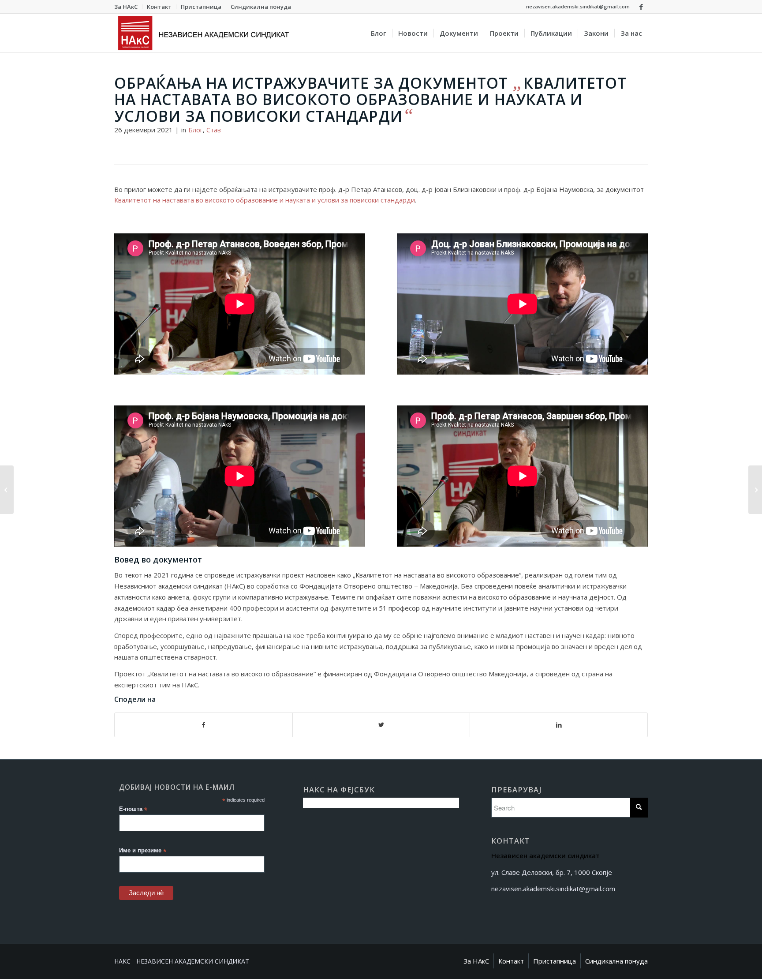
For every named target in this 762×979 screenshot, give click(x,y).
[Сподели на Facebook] (203, 725)
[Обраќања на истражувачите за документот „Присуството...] (755, 489)
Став (213, 129)
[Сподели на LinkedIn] (558, 725)
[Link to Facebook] (641, 6)
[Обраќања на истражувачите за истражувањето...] (7, 489)
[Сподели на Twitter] (381, 725)
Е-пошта (133, 809)
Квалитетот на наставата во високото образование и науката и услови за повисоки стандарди (264, 199)
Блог (195, 129)
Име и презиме (142, 851)
